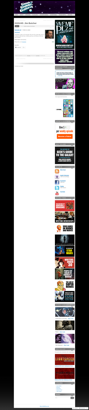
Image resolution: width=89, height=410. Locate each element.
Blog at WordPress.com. (44, 406)
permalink (37, 55)
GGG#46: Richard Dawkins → (48, 20)
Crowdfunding (44, 14)
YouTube (62, 191)
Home (16, 14)
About (21, 14)
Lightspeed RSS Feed (59, 365)
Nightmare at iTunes (68, 379)
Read (69, 318)
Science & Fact (59, 389)
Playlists (35, 14)
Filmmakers (58, 388)
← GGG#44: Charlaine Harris (20, 20)
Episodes (27, 14)
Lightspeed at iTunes (68, 365)
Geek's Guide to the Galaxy (29, 26)
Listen (72, 318)
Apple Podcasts (64, 175)
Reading (70, 14)
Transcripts (62, 14)
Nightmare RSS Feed (59, 379)
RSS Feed (63, 169)
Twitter (62, 186)
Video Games (59, 391)
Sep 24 (16, 26)
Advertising (53, 14)
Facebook (24, 41)
